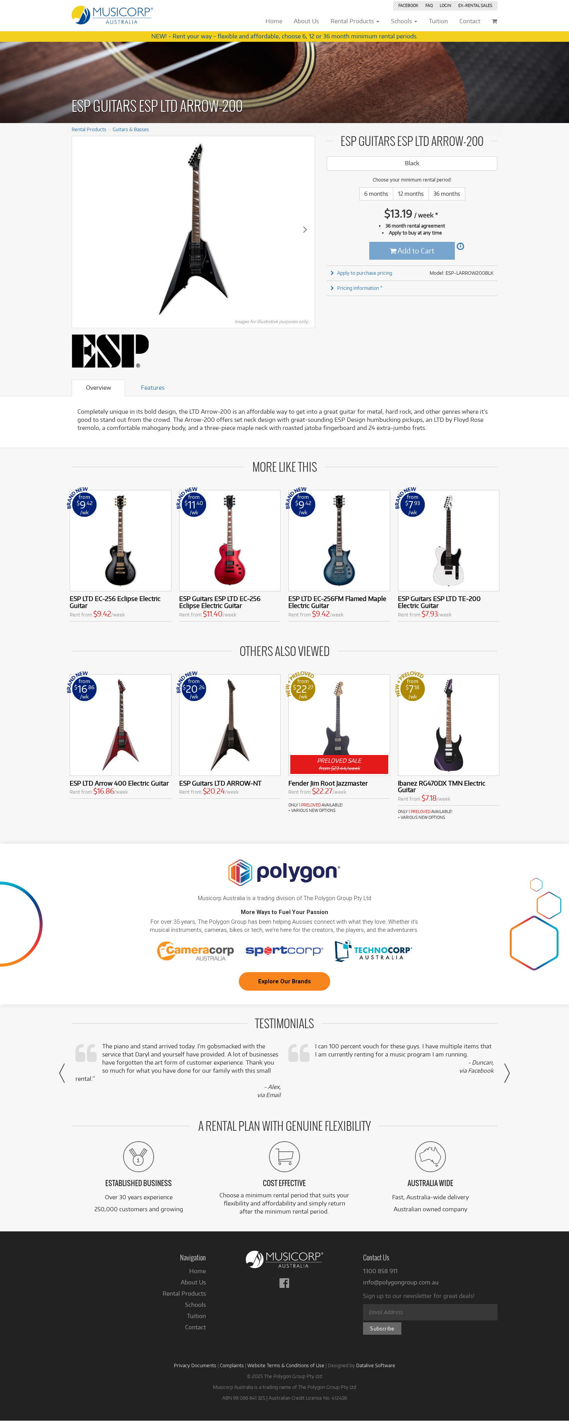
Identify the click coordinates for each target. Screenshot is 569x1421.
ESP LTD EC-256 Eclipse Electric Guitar (115, 601)
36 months (447, 193)
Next (305, 229)
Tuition (196, 1316)
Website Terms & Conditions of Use (285, 1365)
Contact (195, 1327)
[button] (62, 1073)
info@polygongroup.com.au (401, 1282)
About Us (193, 1282)
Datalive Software (375, 1365)
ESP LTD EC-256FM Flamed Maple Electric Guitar (337, 601)
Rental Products (89, 129)
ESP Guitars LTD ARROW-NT (220, 783)
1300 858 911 (380, 1271)
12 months (411, 193)
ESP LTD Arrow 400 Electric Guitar (119, 783)
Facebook (408, 5)
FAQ (429, 5)
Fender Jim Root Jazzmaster (328, 783)
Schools (195, 1304)
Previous (81, 229)
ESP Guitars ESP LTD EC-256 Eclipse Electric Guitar (220, 601)
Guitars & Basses (131, 129)
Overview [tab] (98, 387)
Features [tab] (153, 387)
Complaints (232, 1365)
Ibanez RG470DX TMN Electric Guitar (441, 786)
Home (197, 1271)
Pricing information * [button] (359, 288)
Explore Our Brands (284, 981)
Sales (475, 5)
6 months (376, 193)
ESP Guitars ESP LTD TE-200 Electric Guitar (439, 601)
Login (445, 5)
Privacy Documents (195, 1365)
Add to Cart (415, 250)
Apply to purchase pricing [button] (364, 273)
